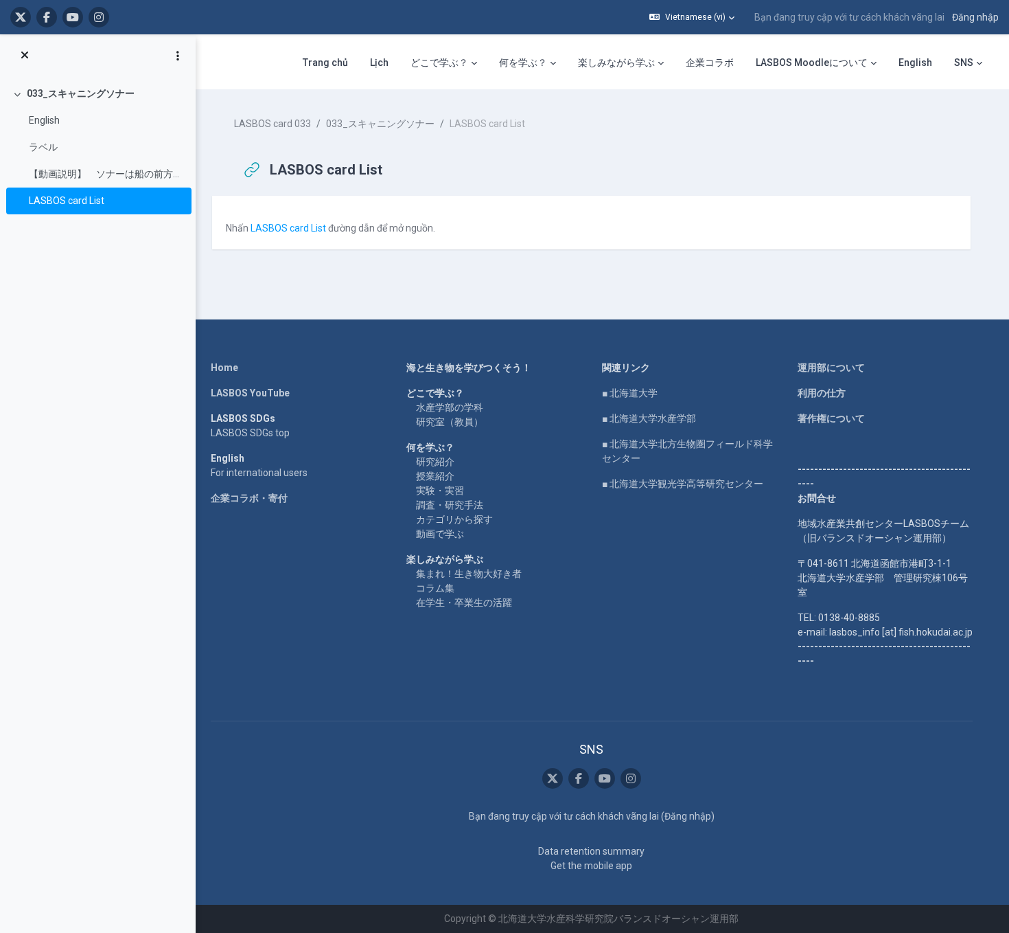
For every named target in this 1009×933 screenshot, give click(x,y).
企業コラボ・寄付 (249, 498)
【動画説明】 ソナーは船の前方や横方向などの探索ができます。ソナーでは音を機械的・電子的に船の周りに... (107, 173)
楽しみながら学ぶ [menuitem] (616, 62)
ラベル (43, 147)
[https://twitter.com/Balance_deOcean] (20, 17)
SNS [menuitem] (963, 62)
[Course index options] (177, 55)
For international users (259, 472)
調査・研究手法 (449, 504)
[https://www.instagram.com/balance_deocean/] (99, 17)
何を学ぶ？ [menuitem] (523, 62)
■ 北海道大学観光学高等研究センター (682, 483)
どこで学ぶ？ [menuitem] (439, 62)
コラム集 (435, 588)
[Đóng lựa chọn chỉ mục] (24, 55)
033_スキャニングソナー (81, 93)
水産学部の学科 (449, 407)
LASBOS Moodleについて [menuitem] (812, 62)
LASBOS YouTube (250, 392)
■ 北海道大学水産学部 (649, 418)
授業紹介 (435, 476)
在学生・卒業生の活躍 (464, 602)
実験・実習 (440, 490)
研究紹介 (435, 461)
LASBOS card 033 (272, 123)
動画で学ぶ (440, 533)
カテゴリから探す (454, 519)
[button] (692, 17)
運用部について (831, 367)
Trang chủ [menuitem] (325, 62)
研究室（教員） (449, 421)
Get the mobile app (591, 865)
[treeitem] (97, 147)
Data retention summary (591, 851)
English (44, 120)
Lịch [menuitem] (379, 62)
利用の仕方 (822, 392)
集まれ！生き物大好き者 (469, 573)
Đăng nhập (975, 17)
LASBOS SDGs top (250, 432)
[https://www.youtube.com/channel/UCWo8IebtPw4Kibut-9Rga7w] (72, 17)
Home (224, 367)
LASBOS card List (66, 200)
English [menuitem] (915, 62)
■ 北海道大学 (630, 392)
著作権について (831, 418)
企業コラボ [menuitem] (710, 62)
